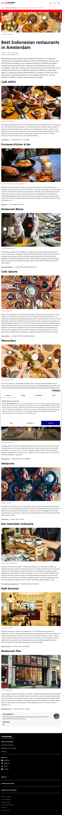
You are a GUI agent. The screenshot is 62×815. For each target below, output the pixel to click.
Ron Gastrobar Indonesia (9, 584)
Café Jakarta (5, 336)
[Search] (59, 3)
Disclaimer (4, 807)
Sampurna (4, 519)
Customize (30, 423)
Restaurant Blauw (6, 267)
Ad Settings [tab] (38, 395)
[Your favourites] (55, 3)
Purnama (4, 204)
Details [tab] (23, 395)
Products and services (7, 783)
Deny (11, 423)
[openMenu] (2, 3)
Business (3, 751)
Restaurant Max (6, 709)
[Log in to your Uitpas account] (50, 3)
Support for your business (9, 790)
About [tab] (54, 395)
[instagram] (3, 724)
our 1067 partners (12, 403)
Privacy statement (5, 802)
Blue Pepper (5, 459)
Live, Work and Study (7, 745)
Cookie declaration (6, 799)
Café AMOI (5, 140)
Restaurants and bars (11, 8)
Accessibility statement (7, 804)
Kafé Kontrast (5, 646)
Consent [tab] (8, 395)
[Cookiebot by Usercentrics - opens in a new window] (53, 391)
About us (4, 777)
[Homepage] (3, 8)
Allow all (50, 423)
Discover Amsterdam (7, 741)
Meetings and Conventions (9, 748)
